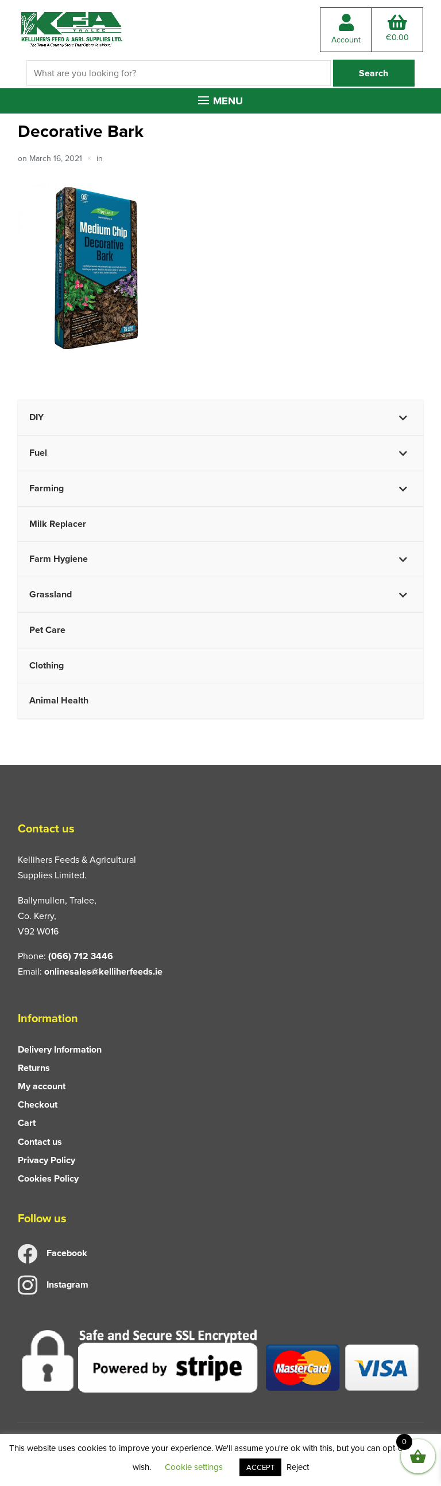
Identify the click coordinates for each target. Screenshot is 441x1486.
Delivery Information (60, 1049)
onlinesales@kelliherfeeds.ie (103, 971)
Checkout (37, 1104)
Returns (34, 1067)
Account (346, 40)
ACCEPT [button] (260, 1467)
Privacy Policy (46, 1160)
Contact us (40, 1141)
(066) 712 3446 (80, 956)
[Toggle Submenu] (403, 417)
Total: (397, 38)
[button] (220, 101)
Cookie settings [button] (194, 1467)
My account (41, 1086)
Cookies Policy (48, 1178)
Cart (27, 1122)
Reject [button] (298, 1467)
